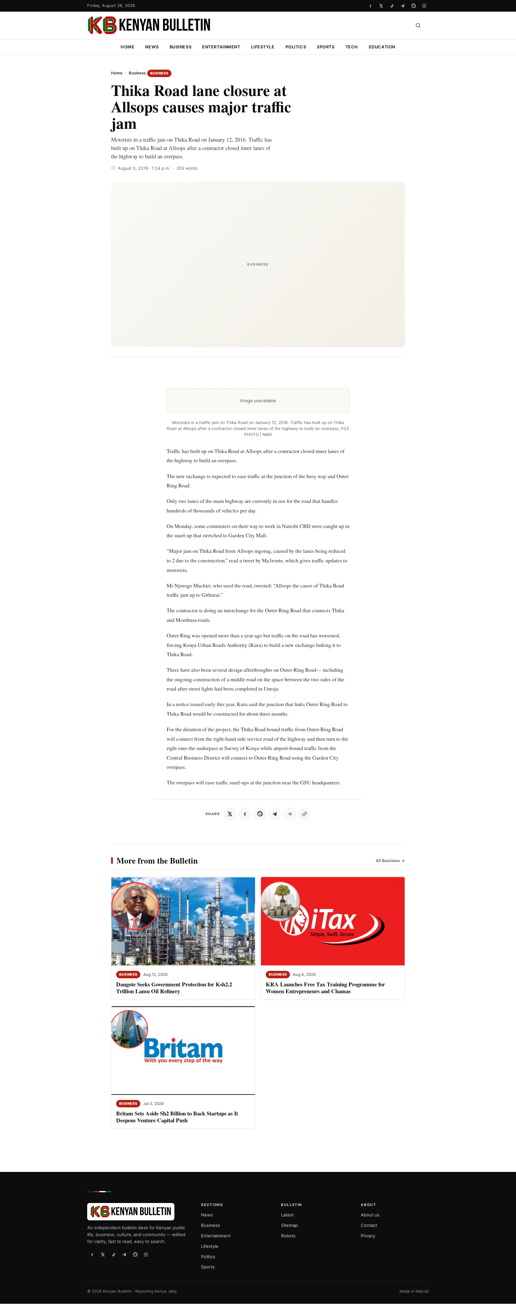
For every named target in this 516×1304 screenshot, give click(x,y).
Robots (288, 1236)
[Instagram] (424, 5)
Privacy (368, 1236)
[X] (381, 5)
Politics (295, 46)
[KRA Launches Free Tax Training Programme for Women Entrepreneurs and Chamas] (333, 921)
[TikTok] (392, 5)
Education (382, 46)
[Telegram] (402, 5)
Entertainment (221, 46)
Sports (325, 46)
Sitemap (289, 1225)
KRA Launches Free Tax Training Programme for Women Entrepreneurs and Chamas (325, 987)
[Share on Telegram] (275, 814)
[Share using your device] (290, 814)
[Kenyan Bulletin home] (149, 25)
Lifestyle (263, 46)
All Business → (390, 860)
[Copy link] (305, 814)
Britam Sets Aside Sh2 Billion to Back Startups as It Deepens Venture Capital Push (177, 1116)
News (152, 46)
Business (181, 46)
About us (370, 1215)
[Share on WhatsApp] (260, 814)
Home (127, 46)
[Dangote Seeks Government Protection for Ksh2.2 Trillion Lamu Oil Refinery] (183, 921)
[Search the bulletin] (418, 25)
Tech (351, 46)
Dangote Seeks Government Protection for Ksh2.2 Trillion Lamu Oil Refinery (174, 987)
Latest (287, 1215)
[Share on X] (230, 814)
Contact (369, 1225)
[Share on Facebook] (245, 814)
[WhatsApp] (413, 5)
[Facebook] (370, 5)
